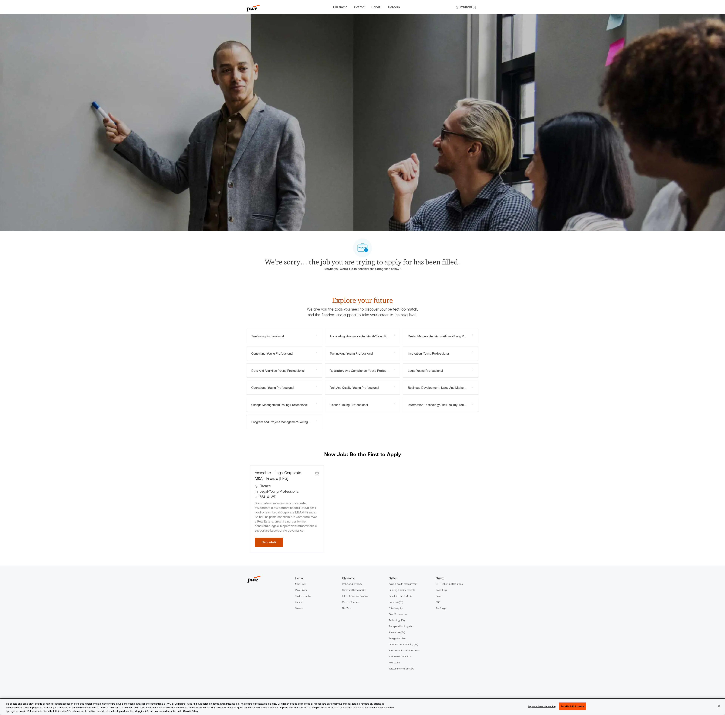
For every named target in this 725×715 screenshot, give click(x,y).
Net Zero (346, 608)
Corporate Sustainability (354, 590)
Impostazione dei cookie (541, 706)
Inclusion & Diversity (352, 584)
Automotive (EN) (397, 632)
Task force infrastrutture (400, 656)
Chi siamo (340, 7)
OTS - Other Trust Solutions (449, 584)
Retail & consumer (398, 614)
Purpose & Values (350, 602)
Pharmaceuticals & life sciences (404, 650)
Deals (438, 596)
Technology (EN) (397, 620)
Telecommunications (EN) (401, 668)
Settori (359, 7)
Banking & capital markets (402, 590)
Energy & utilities (397, 638)
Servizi (376, 7)
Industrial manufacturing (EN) (403, 644)
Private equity (396, 608)
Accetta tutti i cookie (572, 706)
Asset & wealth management (403, 584)
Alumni (298, 602)
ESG (438, 602)
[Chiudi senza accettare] (719, 706)
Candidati (272, 542)
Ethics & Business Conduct (355, 596)
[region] (362, 706)
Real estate (394, 662)
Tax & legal (441, 608)
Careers (394, 7)
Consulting (441, 590)
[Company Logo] (265, 7)
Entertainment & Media (400, 596)
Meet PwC (300, 584)
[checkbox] (317, 473)
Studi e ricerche (303, 596)
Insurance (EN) (396, 602)
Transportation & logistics (401, 626)
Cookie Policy (190, 711)
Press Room (301, 590)
